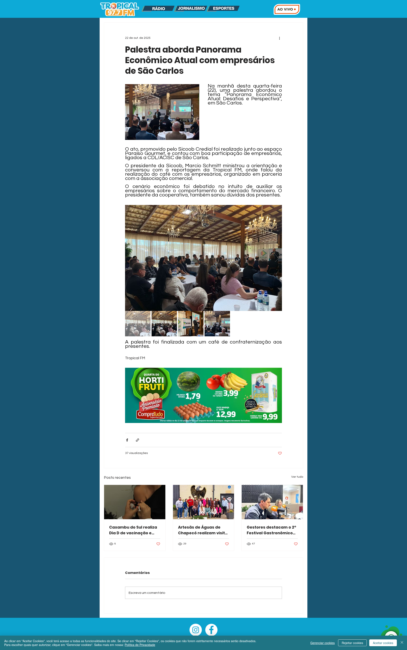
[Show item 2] (164, 323)
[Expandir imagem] (203, 258)
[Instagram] (196, 630)
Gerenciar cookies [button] (322, 643)
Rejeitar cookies (352, 643)
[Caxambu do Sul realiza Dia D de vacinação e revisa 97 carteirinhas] (134, 502)
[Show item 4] (217, 323)
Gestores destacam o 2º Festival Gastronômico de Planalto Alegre (271, 530)
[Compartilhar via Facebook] (127, 440)
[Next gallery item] (277, 258)
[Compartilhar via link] (137, 440)
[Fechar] (401, 643)
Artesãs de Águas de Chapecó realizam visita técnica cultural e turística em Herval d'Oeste (203, 530)
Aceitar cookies (383, 643)
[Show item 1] (138, 323)
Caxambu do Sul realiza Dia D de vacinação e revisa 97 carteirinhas (133, 530)
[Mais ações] (279, 37)
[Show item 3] (191, 323)
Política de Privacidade (140, 645)
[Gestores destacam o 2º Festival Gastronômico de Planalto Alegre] (272, 502)
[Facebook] (211, 630)
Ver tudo (297, 476)
